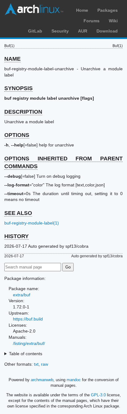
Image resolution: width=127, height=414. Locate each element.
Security (60, 30)
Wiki (113, 20)
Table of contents (25, 353)
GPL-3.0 (98, 395)
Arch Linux (34, 9)
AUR (82, 30)
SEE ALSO (18, 213)
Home (82, 10)
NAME (12, 59)
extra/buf (21, 294)
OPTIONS (16, 135)
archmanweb (42, 379)
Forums (92, 20)
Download (107, 30)
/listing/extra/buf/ (29, 343)
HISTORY (16, 236)
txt (36, 364)
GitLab (35, 30)
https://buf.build (28, 318)
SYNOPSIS (18, 88)
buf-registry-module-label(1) (31, 222)
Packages (107, 10)
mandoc (74, 379)
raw (44, 364)
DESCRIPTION (23, 112)
